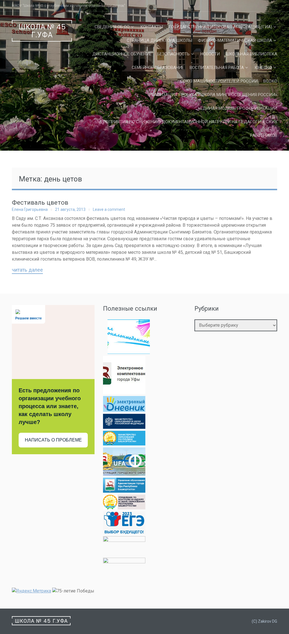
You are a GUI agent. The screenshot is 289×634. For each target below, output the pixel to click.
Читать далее (27, 270)
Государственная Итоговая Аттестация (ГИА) (220, 26)
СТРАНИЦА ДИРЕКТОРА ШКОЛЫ (159, 40)
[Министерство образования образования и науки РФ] (124, 427)
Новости (210, 54)
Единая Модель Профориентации (238, 108)
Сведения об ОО (112, 26)
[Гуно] (124, 491)
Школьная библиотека (251, 54)
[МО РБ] (124, 444)
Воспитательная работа (217, 67)
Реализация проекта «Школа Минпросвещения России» (213, 94)
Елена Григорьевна (30, 209)
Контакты (151, 26)
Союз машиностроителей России (219, 81)
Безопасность (173, 54)
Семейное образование (158, 67)
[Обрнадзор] (124, 507)
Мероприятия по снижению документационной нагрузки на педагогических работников (187, 128)
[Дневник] (124, 410)
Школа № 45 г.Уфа (42, 31)
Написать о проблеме (53, 440)
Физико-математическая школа (235, 40)
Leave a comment (109, 209)
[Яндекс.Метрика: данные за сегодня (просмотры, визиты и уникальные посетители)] (31, 591)
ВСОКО (270, 81)
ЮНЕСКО (263, 67)
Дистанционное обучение (122, 54)
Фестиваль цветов (40, 202)
